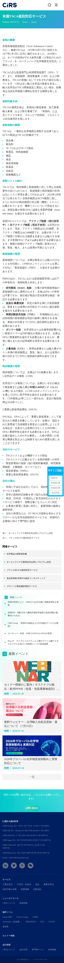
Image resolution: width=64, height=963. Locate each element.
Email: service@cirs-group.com (15, 857)
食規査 (5, 926)
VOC (42, 921)
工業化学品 (7, 884)
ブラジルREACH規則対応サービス (24, 538)
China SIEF (7, 917)
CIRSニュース (8, 903)
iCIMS (35, 917)
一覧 (32, 777)
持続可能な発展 (9, 889)
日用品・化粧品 (24, 884)
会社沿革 (23, 949)
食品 (37, 884)
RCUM (52, 921)
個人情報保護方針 (23, 959)
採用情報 (52, 949)
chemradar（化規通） (11, 921)
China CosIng (22, 917)
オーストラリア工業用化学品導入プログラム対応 (31, 533)
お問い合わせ (32, 808)
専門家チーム (38, 949)
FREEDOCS (31, 921)
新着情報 (23, 903)
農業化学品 (49, 884)
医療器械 (25, 889)
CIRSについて (8, 949)
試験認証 (37, 889)
